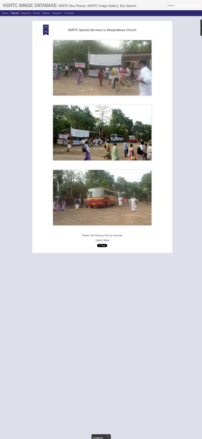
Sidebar (46, 13)
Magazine (26, 13)
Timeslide (69, 13)
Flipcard (15, 13)
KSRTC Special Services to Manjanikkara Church (102, 29)
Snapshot (57, 13)
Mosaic (36, 13)
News (106, 240)
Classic (5, 13)
